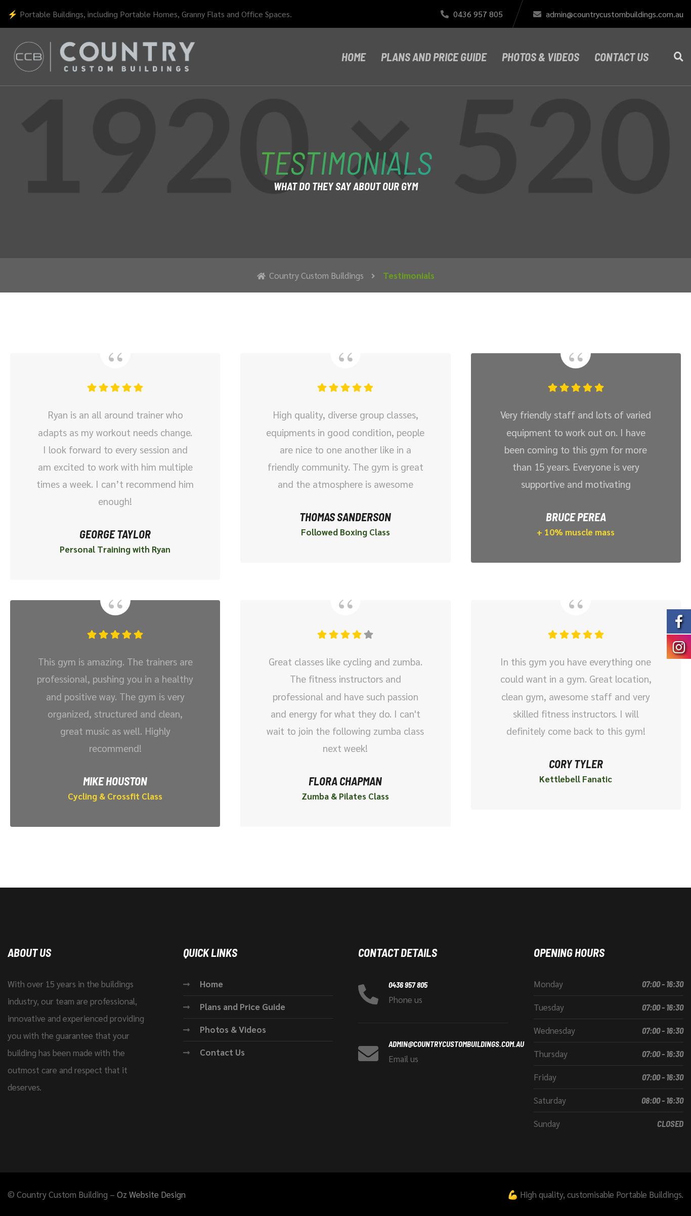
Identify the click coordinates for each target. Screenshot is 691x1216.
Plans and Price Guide (434, 56)
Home (353, 56)
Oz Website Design (151, 1194)
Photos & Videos (540, 56)
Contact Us (621, 56)
